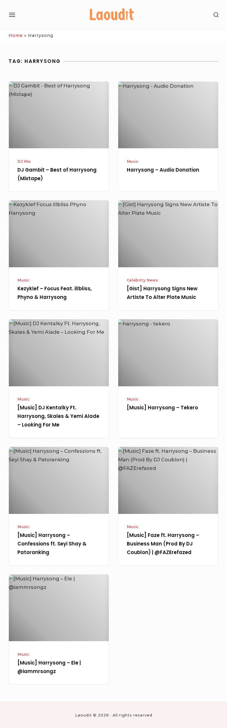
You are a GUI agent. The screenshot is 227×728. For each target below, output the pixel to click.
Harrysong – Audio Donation (163, 170)
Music (133, 161)
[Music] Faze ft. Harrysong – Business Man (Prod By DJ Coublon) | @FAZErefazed (163, 544)
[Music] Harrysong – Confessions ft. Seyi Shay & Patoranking (52, 544)
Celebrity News (142, 280)
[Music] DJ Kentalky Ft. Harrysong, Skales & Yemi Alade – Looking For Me (58, 416)
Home (16, 35)
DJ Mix (24, 161)
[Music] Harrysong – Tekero (162, 407)
